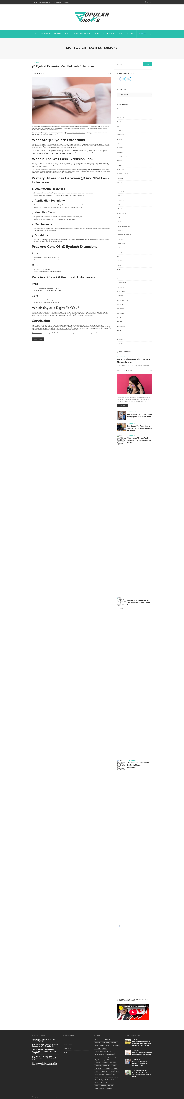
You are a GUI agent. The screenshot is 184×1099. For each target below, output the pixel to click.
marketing (104, 1071)
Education (46, 33)
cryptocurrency (111, 1057)
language (98, 1068)
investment (106, 1065)
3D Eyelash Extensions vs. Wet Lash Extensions (63, 66)
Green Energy (122, 213)
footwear (97, 1062)
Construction (122, 156)
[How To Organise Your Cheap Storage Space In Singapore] (128, 1052)
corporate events (100, 1057)
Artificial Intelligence (125, 113)
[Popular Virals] (92, 17)
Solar (119, 317)
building (108, 1045)
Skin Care (120, 309)
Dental (119, 165)
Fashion (119, 187)
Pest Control (121, 274)
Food (118, 204)
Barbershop (105, 1042)
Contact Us (57, 2)
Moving (119, 261)
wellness (110, 1085)
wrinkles (109, 1088)
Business (120, 130)
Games (119, 208)
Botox (96, 1045)
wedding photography (101, 1083)
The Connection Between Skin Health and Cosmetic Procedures (138, 765)
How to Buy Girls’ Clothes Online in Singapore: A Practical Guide (45, 1045)
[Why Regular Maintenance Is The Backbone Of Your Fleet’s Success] (121, 677)
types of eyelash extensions (75, 133)
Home (35, 2)
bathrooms (114, 1042)
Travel (121, 33)
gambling (105, 1062)
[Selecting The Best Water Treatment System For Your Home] (128, 1072)
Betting (119, 126)
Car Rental (121, 135)
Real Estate (121, 291)
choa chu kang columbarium (103, 1051)
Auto (36, 33)
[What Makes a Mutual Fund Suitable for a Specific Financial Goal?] (121, 514)
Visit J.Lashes (37, 333)
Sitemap (66, 2)
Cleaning (120, 152)
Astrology (120, 117)
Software (120, 313)
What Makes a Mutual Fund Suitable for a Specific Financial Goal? (139, 440)
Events (119, 182)
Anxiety (100, 1040)
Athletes (97, 1042)
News (97, 33)
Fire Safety (121, 200)
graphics (113, 1062)
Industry (120, 230)
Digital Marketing (100, 1060)
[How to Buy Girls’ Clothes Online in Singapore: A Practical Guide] (121, 415)
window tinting (99, 1088)
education (110, 1060)
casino (104, 1048)
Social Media (98, 1077)
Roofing (120, 296)
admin (50, 70)
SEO (114, 1074)
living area (106, 1068)
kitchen (114, 1065)
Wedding (131, 33)
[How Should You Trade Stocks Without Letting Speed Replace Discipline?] (121, 427)
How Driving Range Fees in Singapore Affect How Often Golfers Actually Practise (141, 1043)
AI (95, 1040)
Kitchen (120, 239)
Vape (118, 335)
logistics (114, 1068)
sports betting (99, 1080)
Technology (108, 33)
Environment (121, 178)
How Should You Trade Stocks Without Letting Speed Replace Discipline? (139, 428)
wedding (113, 1080)
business (116, 1045)
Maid (118, 256)
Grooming (98, 1065)
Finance (57, 33)
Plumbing (120, 287)
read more (38, 339)
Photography (121, 282)
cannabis (97, 1048)
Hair (118, 217)
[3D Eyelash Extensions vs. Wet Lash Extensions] (71, 100)
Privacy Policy (45, 2)
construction (110, 1054)
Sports (119, 322)
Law (118, 248)
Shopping (120, 304)
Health (68, 33)
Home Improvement (82, 33)
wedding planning (100, 1085)
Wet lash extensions (91, 169)
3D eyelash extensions (88, 239)
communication (99, 1054)
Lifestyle (120, 252)
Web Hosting (121, 339)
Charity (119, 148)
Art (118, 108)
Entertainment (122, 174)
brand (102, 1045)
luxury (97, 1071)
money (112, 1071)
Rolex (117, 1071)
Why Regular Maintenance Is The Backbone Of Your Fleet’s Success (138, 603)
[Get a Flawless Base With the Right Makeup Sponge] (134, 384)
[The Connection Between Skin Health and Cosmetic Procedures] (121, 839)
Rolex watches (99, 1074)
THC (106, 1080)
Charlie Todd (138, 365)
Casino (119, 139)
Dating (119, 161)
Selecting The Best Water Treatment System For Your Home (141, 1074)
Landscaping (121, 243)
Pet (118, 278)
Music (119, 265)
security (108, 1074)
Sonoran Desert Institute (111, 1077)
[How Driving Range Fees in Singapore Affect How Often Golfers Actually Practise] (128, 1041)
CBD (118, 143)
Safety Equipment (123, 300)
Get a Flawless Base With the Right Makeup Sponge (45, 1040)
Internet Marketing (124, 235)
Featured (120, 191)
